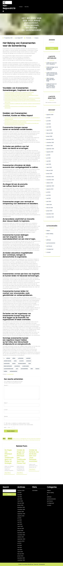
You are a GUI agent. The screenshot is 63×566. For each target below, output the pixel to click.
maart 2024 (49, 204)
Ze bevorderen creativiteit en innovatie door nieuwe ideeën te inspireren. (20, 99)
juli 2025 (48, 155)
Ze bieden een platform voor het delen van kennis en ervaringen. (18, 93)
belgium (48, 230)
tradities (5, 371)
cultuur (15, 360)
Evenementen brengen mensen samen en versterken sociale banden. (19, 92)
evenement (28, 360)
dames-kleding (49, 233)
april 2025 (48, 164)
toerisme (37, 368)
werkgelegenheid (13, 371)
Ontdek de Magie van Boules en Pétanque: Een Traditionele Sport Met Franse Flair (21, 456)
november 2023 (50, 217)
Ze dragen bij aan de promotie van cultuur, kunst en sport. (17, 96)
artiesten (8, 358)
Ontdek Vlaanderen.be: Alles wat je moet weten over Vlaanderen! (51, 74)
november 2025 (50, 142)
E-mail (6, 409)
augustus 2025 (49, 151)
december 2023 (50, 213)
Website (6, 416)
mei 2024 (48, 198)
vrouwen (48, 252)
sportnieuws (49, 246)
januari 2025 (49, 173)
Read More (7, 472)
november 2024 (50, 179)
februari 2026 (49, 133)
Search (9, 494)
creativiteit (28, 358)
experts (14, 363)
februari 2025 (49, 170)
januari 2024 (49, 210)
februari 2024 (49, 207)
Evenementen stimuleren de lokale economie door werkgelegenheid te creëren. (21, 95)
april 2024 (48, 201)
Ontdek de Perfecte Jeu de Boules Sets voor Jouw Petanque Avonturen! (34, 455)
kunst (29, 363)
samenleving (17, 366)
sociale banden (25, 366)
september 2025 (50, 148)
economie (21, 360)
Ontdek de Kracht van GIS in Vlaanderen (51, 63)
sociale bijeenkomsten (8, 368)
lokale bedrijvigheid (8, 366)
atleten (13, 358)
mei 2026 (48, 123)
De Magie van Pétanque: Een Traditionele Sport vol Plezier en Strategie (9, 456)
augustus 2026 (49, 114)
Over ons (27, 6)
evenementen (7, 363)
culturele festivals (7, 360)
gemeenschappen (22, 363)
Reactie (6, 385)
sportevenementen (50, 243)
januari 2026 (49, 136)
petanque (48, 239)
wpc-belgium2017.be (9, 8)
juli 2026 (48, 117)
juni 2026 (48, 120)
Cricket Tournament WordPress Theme (27, 564)
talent (32, 368)
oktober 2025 (49, 145)
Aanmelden (35, 490)
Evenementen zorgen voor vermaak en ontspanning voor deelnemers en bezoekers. (22, 98)
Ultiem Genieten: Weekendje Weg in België (50, 79)
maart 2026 (49, 130)
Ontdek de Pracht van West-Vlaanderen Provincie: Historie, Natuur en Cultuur (51, 85)
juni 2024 (48, 195)
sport (17, 368)
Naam (6, 402)
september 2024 (50, 186)
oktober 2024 (49, 182)
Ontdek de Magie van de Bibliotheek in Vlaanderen (52, 68)
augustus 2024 (49, 189)
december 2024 (50, 176)
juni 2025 (48, 158)
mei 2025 (48, 161)
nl (46, 236)
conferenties (20, 358)
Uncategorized (10, 374)
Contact (21, 6)
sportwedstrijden (24, 368)
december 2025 (50, 139)
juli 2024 (48, 192)
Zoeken (52, 40)
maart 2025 (49, 167)
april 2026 (48, 127)
